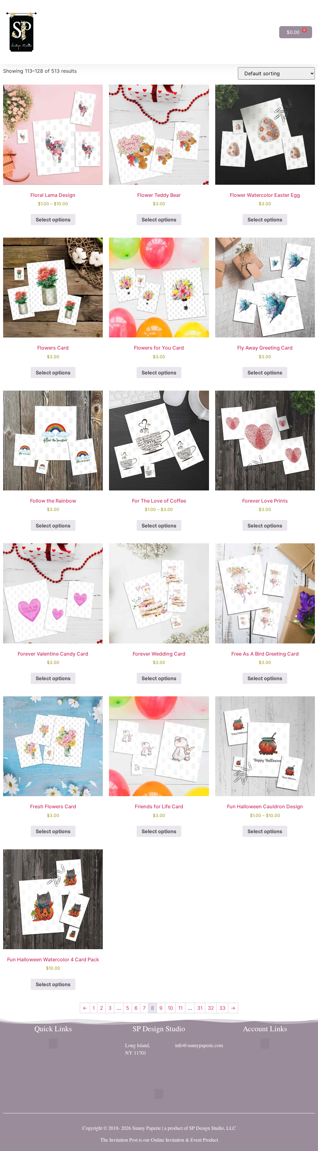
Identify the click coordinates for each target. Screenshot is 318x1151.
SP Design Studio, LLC (212, 1128)
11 (180, 1008)
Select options (53, 219)
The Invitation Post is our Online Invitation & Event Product (159, 1139)
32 (211, 1008)
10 (170, 1008)
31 (199, 1008)
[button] (274, 32)
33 (222, 1008)
